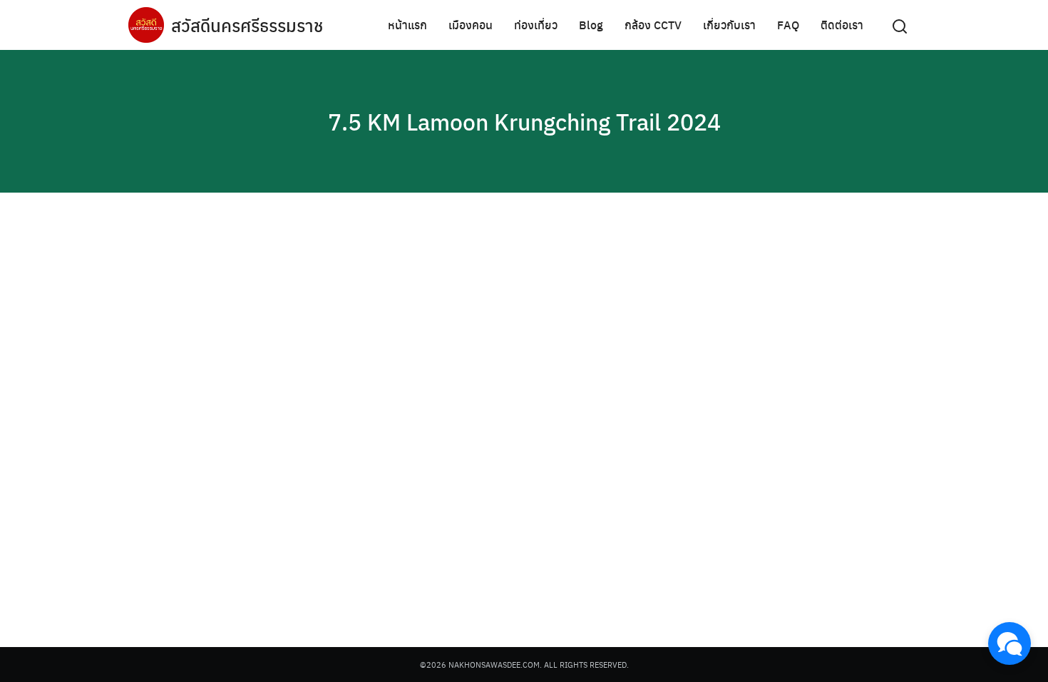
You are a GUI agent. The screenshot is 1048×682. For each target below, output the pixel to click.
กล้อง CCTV (653, 24)
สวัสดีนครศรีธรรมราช (247, 25)
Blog (591, 24)
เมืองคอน (470, 24)
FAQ (788, 24)
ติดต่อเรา (842, 24)
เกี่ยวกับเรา (729, 24)
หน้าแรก (407, 24)
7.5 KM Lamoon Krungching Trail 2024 (524, 121)
